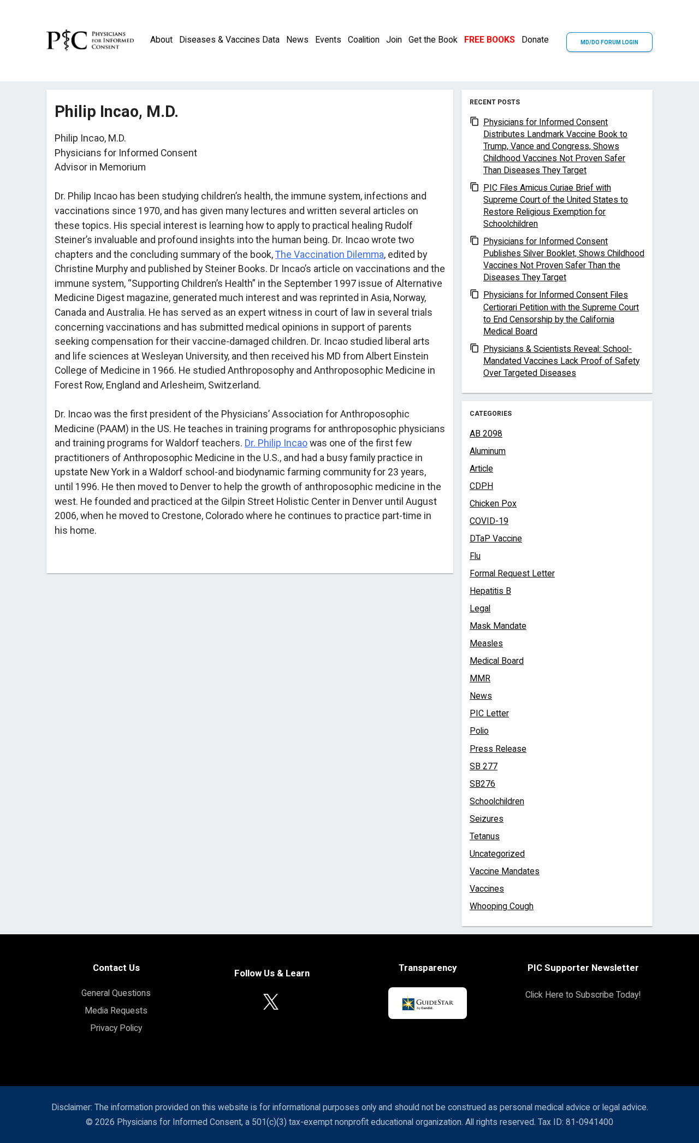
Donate (535, 39)
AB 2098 (486, 433)
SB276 (482, 784)
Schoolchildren (497, 801)
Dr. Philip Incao (276, 443)
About (161, 39)
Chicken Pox (493, 503)
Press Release (498, 749)
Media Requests (116, 1010)
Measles (486, 643)
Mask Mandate (498, 626)
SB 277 (483, 766)
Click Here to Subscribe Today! (583, 994)
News (297, 39)
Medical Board (497, 661)
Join (394, 39)
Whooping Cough (502, 906)
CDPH (481, 486)
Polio (479, 731)
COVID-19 (489, 521)
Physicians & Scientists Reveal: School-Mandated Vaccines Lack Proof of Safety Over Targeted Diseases (561, 361)
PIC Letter (489, 713)
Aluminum (488, 451)
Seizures (486, 819)
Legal (480, 608)
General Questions (116, 993)
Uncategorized (497, 854)
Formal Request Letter (512, 573)
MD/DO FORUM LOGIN (609, 42)
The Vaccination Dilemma (329, 254)
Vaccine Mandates (505, 871)
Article (481, 468)
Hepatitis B (490, 591)
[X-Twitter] (271, 1001)
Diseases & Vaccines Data (229, 39)
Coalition (364, 39)
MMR (480, 678)
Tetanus (485, 836)
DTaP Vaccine (496, 538)
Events (328, 39)
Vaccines (487, 888)
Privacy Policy (116, 1028)
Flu (475, 556)
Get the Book (433, 39)
